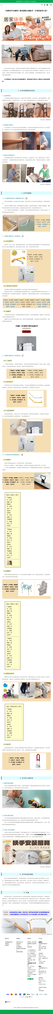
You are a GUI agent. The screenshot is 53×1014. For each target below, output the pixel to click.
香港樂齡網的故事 (8, 942)
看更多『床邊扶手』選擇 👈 (12, 494)
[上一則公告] (1, 1)
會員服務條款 (19, 946)
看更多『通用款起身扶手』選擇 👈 (14, 706)
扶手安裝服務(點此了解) (40, 834)
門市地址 (18, 945)
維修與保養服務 (19, 951)
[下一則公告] (51, 1)
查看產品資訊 (26, 331)
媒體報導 (7, 945)
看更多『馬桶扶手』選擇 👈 (12, 604)
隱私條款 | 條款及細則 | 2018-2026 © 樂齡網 (26, 1011)
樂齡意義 (7, 943)
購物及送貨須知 (19, 942)
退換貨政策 (18, 943)
